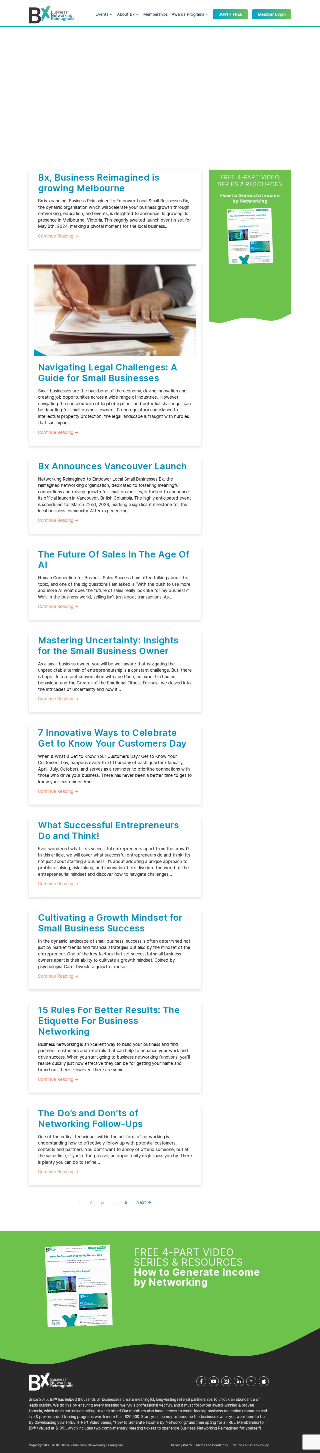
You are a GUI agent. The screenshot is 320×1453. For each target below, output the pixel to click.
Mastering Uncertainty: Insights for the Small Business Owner (108, 645)
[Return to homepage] (51, 14)
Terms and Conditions (212, 1445)
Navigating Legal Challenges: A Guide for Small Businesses (107, 372)
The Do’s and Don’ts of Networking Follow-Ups (90, 1118)
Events (102, 14)
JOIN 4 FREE (230, 14)
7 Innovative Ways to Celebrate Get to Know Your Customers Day (112, 738)
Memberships (155, 14)
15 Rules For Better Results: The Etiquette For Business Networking (109, 1020)
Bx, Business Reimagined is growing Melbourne (99, 183)
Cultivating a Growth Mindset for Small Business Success (110, 923)
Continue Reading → (58, 236)
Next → (143, 1202)
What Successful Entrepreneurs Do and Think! (108, 830)
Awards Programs (188, 14)
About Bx (126, 14)
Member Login (272, 14)
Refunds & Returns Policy (250, 1445)
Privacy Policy (181, 1445)
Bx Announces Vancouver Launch (112, 466)
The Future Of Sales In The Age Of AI (114, 560)
